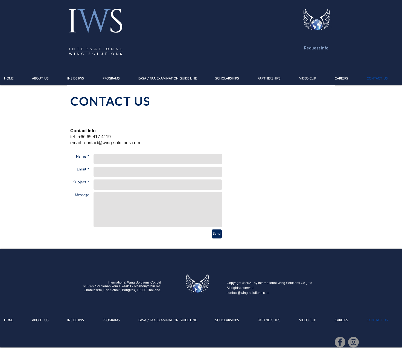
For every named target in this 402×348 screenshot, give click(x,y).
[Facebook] (340, 342)
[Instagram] (353, 342)
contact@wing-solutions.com (112, 142)
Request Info (316, 47)
